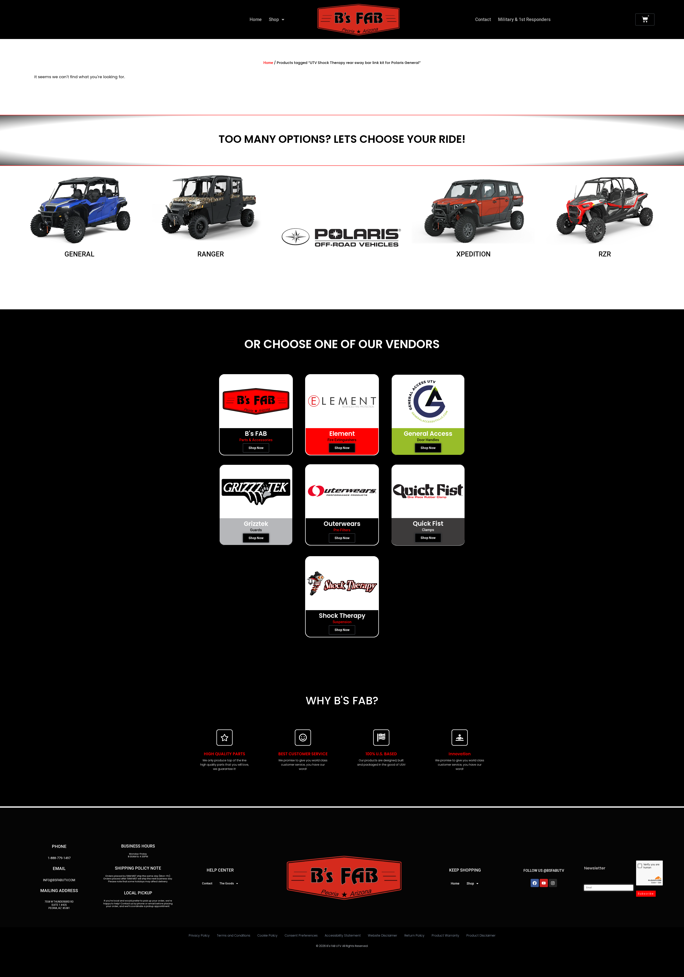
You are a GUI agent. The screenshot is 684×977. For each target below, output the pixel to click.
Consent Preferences (301, 935)
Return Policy (414, 935)
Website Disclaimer (382, 935)
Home (256, 19)
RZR (604, 254)
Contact (483, 19)
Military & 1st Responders (524, 19)
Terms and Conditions (233, 935)
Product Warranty (445, 935)
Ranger (210, 254)
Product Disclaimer (481, 935)
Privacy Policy (199, 935)
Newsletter (594, 868)
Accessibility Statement (343, 935)
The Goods (226, 883)
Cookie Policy (267, 935)
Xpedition (473, 254)
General (79, 254)
